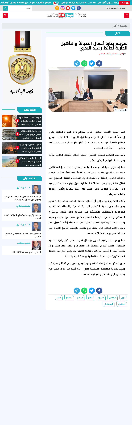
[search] (5, 15)
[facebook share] (99, 63)
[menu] (126, 15)
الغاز (90, 298)
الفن (59, 298)
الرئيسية (124, 26)
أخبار (115, 26)
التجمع (69, 298)
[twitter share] (92, 63)
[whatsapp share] (84, 63)
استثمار (121, 304)
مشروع (100, 298)
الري (123, 298)
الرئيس (112, 298)
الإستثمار (108, 304)
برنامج (80, 298)
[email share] (77, 63)
